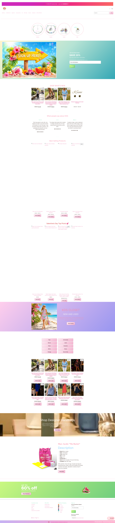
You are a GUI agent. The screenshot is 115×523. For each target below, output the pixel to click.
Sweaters (66, 345)
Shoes (65, 348)
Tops (49, 339)
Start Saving (70, 323)
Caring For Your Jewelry (35, 510)
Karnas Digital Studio (80, 517)
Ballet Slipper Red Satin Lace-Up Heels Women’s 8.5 (51, 295)
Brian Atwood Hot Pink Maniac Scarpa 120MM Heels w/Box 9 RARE (64, 295)
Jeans (65, 342)
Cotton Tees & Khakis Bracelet (50, 212)
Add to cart (37, 380)
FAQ (32, 507)
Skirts (49, 348)
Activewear (65, 339)
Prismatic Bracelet (64, 211)
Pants (49, 345)
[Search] (111, 13)
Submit (72, 66)
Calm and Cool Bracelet (38, 211)
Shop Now (61, 471)
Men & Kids (65, 351)
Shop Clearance (26, 493)
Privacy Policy (47, 504)
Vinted (61, 510)
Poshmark (62, 507)
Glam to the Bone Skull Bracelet (77, 212)
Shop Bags (57, 429)
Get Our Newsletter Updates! (76, 505)
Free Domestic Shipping (49, 507)
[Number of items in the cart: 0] (112, 9)
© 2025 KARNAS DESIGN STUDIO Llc (59, 522)
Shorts (49, 342)
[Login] (110, 9)
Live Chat (33, 504)
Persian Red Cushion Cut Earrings (77, 295)
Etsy (61, 504)
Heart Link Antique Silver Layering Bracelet (37, 295)
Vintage (49, 351)
